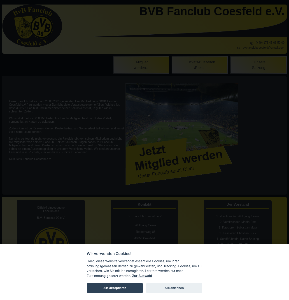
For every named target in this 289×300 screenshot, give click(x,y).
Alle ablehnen (174, 288)
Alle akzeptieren (114, 288)
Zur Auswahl (142, 276)
